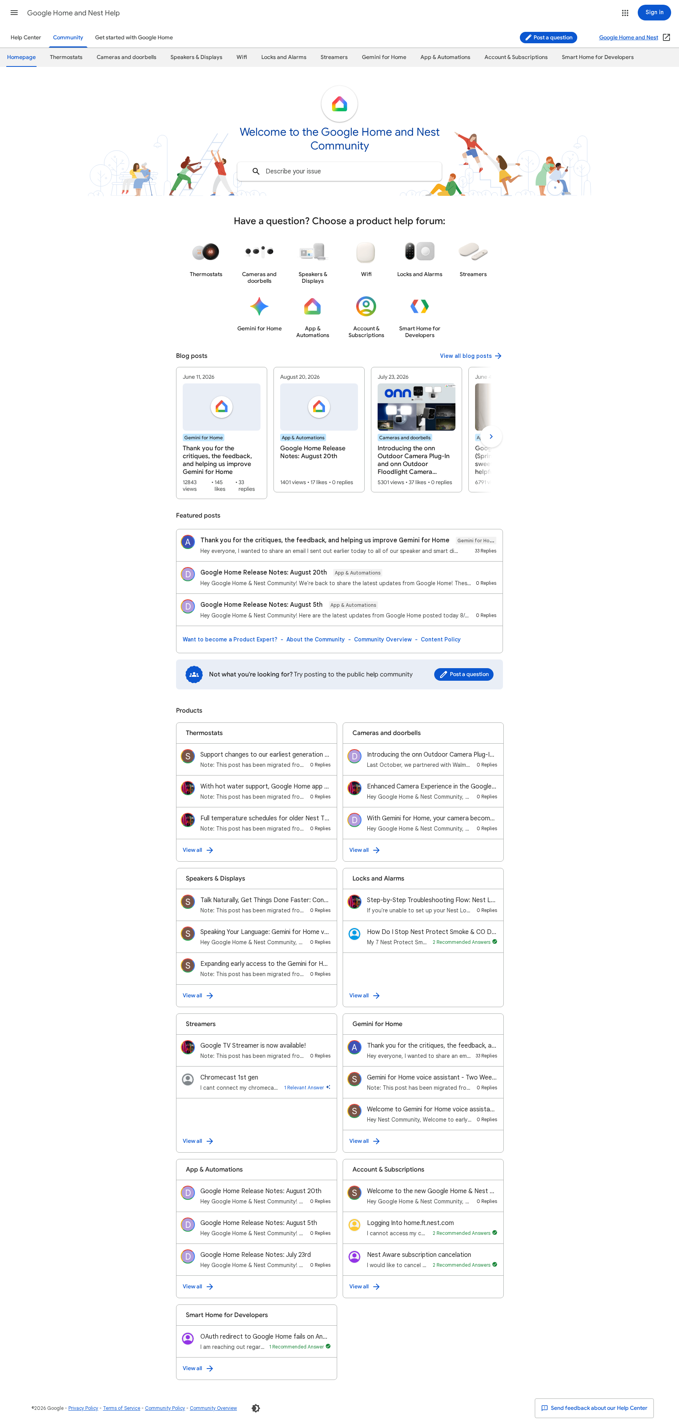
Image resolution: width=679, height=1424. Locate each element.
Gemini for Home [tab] (384, 57)
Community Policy (165, 1408)
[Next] (491, 437)
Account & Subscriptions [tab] (516, 57)
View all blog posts (466, 355)
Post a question (552, 37)
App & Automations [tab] (445, 57)
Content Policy (441, 639)
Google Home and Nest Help (73, 13)
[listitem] (221, 433)
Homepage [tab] (21, 57)
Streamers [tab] (334, 57)
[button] (14, 12)
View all (192, 850)
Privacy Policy (83, 1408)
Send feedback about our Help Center (599, 1408)
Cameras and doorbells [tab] (126, 57)
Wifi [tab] (242, 57)
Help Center (26, 37)
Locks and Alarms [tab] (283, 57)
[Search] (256, 171)
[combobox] (339, 171)
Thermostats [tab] (66, 57)
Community (68, 37)
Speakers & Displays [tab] (196, 57)
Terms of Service (121, 1408)
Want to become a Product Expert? (230, 639)
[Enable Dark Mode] (255, 1408)
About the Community (315, 639)
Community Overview (383, 639)
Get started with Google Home (134, 37)
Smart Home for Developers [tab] (598, 57)
